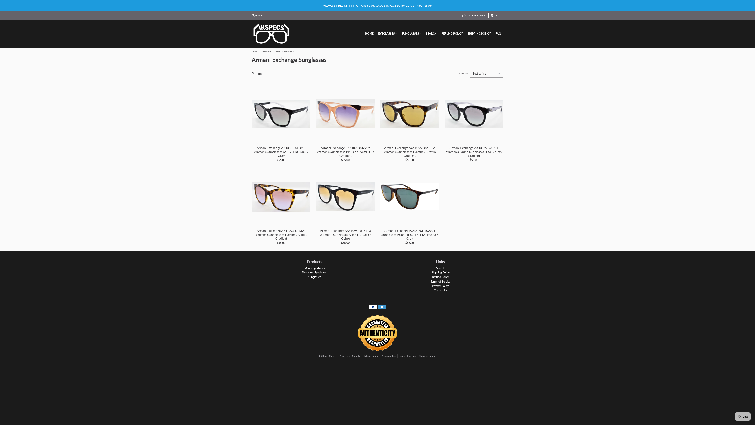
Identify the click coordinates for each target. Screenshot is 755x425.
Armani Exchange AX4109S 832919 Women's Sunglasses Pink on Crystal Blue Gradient (345, 151)
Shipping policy (427, 355)
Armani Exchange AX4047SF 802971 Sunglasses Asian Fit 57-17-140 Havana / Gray (409, 234)
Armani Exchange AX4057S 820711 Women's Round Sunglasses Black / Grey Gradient (474, 151)
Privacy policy (388, 355)
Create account (477, 15)
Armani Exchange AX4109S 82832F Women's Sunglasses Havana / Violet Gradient (281, 234)
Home (255, 51)
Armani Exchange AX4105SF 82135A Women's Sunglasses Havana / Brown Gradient (410, 151)
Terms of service (407, 355)
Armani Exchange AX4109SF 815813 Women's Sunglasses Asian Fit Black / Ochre (345, 234)
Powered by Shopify (349, 355)
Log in (463, 15)
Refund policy (371, 355)
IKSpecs (332, 355)
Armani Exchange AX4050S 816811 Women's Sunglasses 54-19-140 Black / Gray (281, 151)
